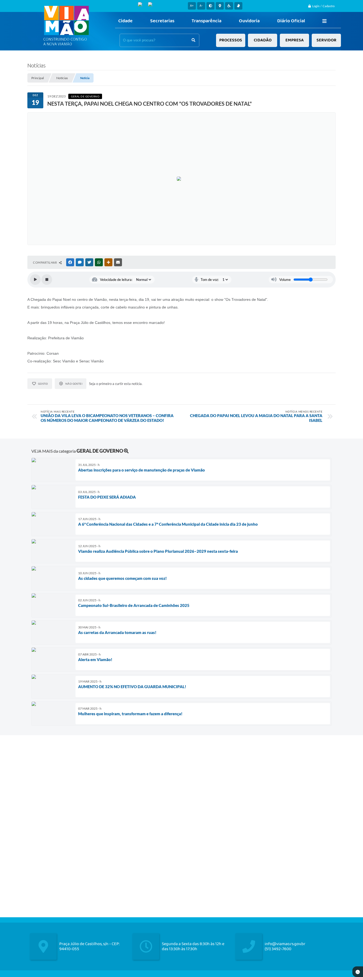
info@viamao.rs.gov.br (285, 944)
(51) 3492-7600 (278, 949)
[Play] (35, 279)
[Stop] (46, 279)
